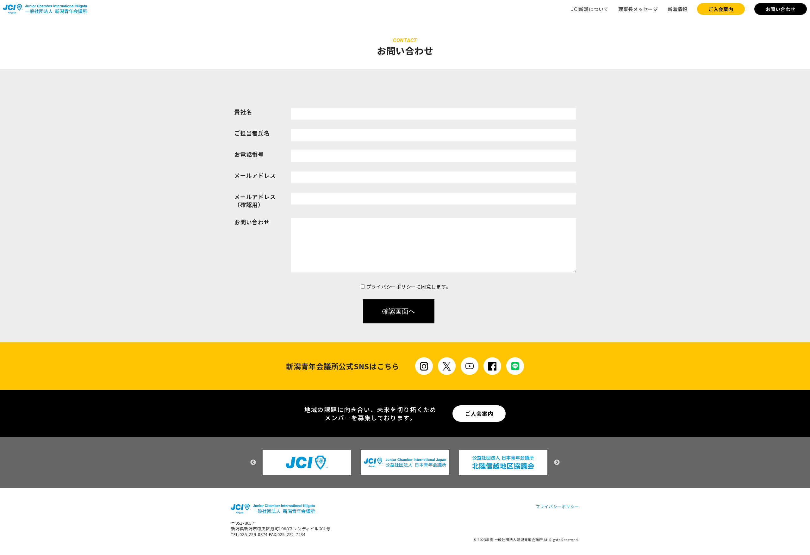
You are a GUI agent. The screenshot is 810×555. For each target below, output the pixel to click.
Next (557, 462)
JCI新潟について (590, 9)
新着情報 (678, 9)
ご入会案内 (720, 9)
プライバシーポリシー (391, 286)
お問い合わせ (781, 9)
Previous (253, 462)
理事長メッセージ (638, 9)
